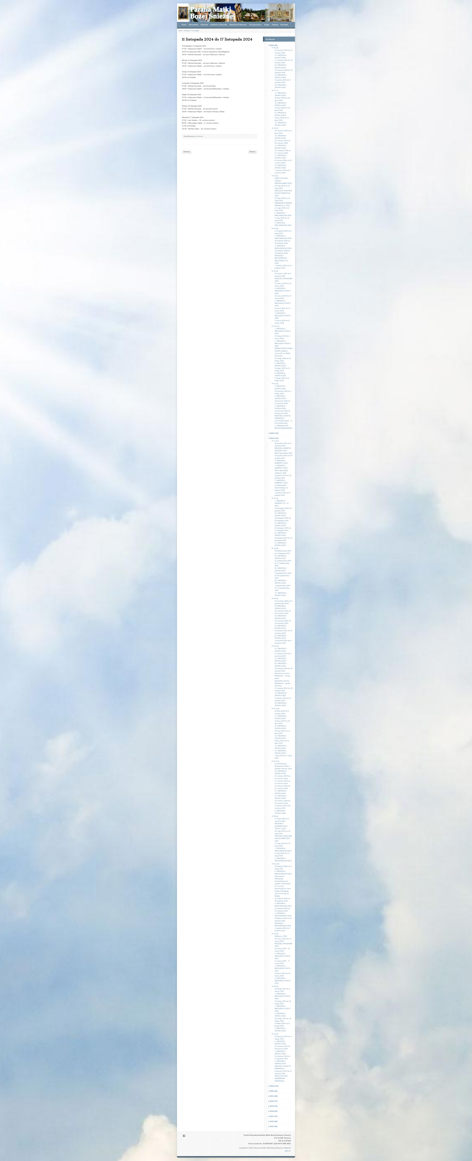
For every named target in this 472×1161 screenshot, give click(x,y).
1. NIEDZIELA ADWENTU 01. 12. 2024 (282, 503)
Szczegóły (195, 31)
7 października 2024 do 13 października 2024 (282, 588)
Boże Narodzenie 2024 (283, 453)
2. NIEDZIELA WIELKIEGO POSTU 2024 (283, 996)
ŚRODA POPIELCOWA (283, 348)
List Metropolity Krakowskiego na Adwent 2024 (281, 487)
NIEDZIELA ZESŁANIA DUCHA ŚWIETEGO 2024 (283, 838)
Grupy (266, 24)
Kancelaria (193, 24)
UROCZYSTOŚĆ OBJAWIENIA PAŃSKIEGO (281, 1078)
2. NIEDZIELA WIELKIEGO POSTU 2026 (283, 331)
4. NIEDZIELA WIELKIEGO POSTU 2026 (283, 303)
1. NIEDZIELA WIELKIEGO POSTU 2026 (283, 343)
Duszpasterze (255, 24)
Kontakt (284, 24)
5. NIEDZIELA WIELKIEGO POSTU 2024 (283, 956)
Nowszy (187, 151)
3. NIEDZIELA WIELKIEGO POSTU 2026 (283, 315)
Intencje (187, 31)
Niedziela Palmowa (238, 24)
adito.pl (287, 1151)
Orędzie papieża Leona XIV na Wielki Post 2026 (282, 353)
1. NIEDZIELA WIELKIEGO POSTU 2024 (283, 1008)
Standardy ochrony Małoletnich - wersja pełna (282, 675)
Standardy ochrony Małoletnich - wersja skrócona (282, 683)
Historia (204, 24)
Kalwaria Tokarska (218, 24)
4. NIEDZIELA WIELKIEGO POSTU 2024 (283, 968)
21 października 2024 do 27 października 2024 (283, 563)
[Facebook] (184, 1136)
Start (184, 24)
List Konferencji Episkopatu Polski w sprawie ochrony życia (283, 766)
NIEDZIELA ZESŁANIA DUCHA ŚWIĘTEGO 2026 (283, 193)
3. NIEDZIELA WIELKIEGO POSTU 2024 (283, 980)
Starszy (252, 151)
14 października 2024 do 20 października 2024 (283, 575)
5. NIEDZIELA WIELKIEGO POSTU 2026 (283, 290)
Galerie (275, 24)
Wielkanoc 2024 (281, 936)
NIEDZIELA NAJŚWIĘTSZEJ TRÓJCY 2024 (281, 826)
